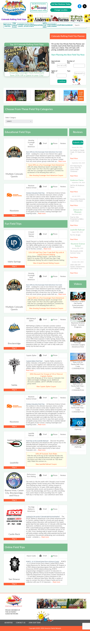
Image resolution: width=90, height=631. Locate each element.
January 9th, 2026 (77, 147)
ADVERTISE (8, 623)
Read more (62, 161)
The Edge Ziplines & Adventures (31, 509)
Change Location (60, 10)
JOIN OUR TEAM (34, 623)
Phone (55, 143)
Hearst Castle (31, 556)
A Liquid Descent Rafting (31, 234)
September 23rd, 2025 (78, 163)
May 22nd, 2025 (77, 214)
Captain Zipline (31, 355)
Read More (74, 158)
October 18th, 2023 (78, 262)
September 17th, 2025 (78, 182)
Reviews (63, 143)
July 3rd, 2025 (76, 196)
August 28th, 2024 (77, 232)
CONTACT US (20, 623)
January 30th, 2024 (77, 248)
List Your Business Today (60, 4)
